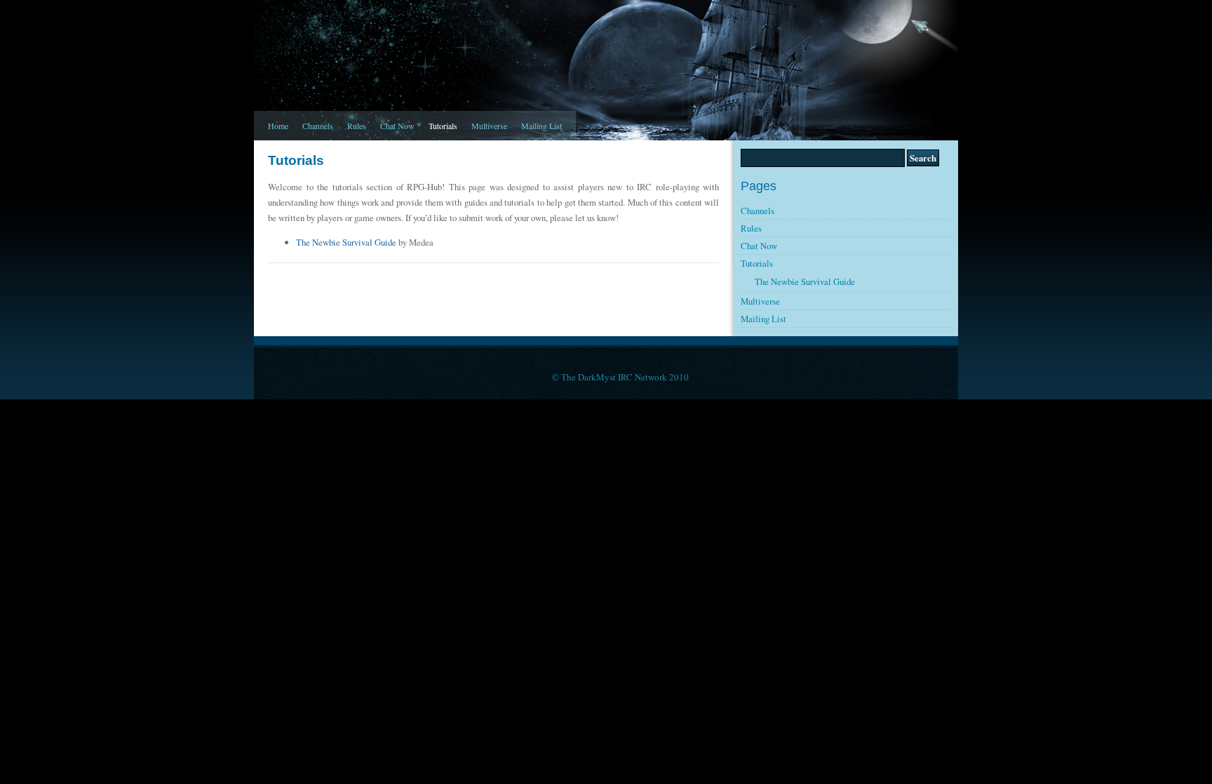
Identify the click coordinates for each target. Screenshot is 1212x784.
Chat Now (397, 125)
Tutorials (443, 125)
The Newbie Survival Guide (346, 242)
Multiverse (489, 125)
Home (278, 125)
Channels (317, 125)
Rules (356, 125)
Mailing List (541, 125)
